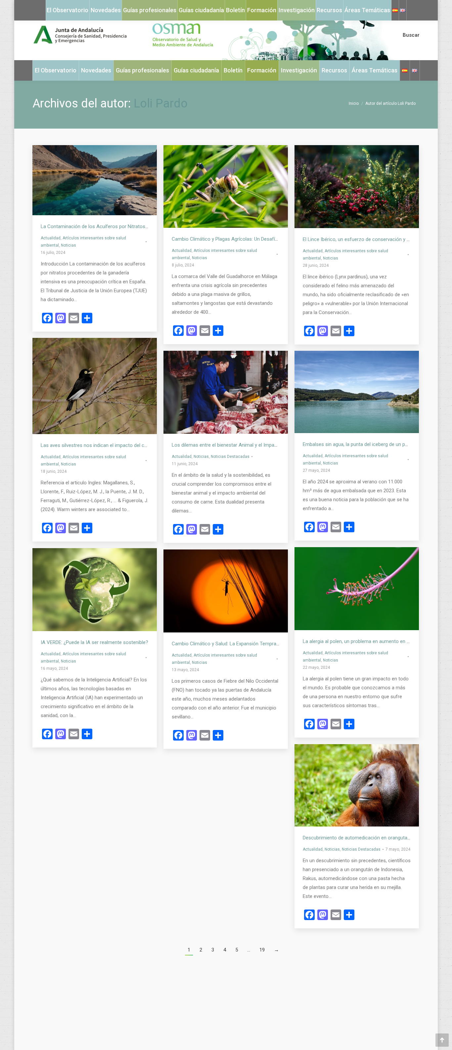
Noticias (68, 245)
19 (262, 950)
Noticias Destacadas (230, 456)
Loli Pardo (161, 103)
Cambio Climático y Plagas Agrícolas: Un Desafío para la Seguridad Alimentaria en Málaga (269, 239)
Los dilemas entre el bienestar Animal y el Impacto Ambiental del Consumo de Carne (264, 445)
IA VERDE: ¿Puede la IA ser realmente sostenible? (94, 642)
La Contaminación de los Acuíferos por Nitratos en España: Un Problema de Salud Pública (138, 226)
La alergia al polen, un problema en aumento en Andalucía (365, 641)
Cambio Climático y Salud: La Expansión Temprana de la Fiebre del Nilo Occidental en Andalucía (275, 644)
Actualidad (51, 238)
